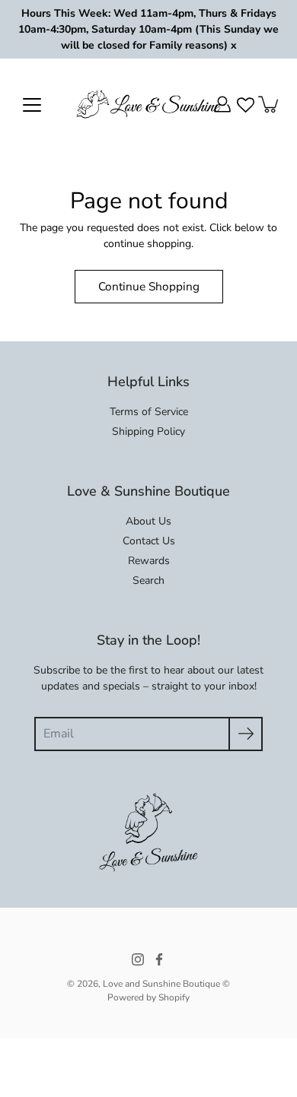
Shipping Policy (148, 431)
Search (148, 580)
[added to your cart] (269, 104)
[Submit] (245, 734)
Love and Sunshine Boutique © (166, 984)
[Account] (222, 104)
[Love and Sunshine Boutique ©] (148, 104)
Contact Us (149, 541)
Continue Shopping (149, 286)
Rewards (149, 560)
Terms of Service (149, 411)
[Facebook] (159, 959)
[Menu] (32, 105)
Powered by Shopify (148, 997)
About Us (148, 521)
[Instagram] (138, 959)
